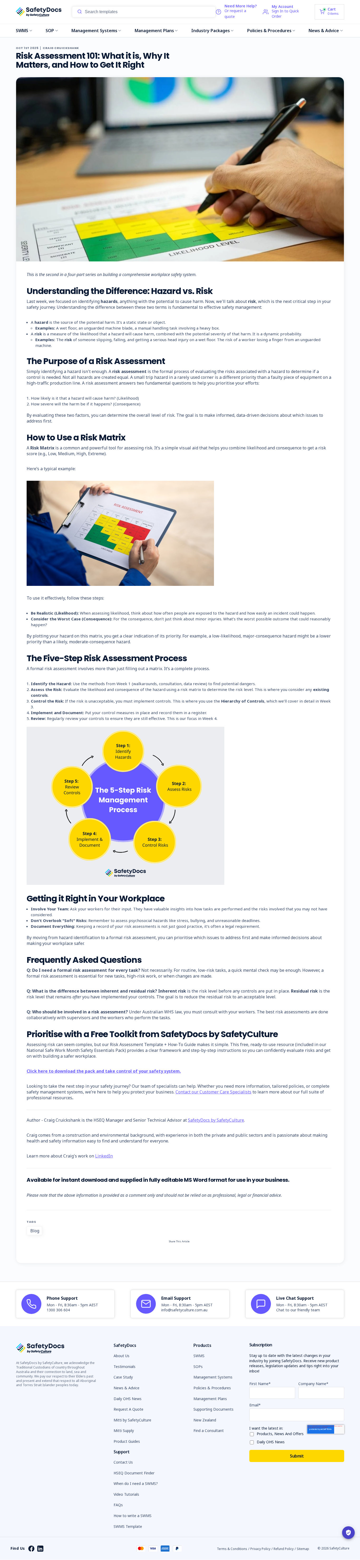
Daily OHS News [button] (128, 1398)
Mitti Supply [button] (124, 1430)
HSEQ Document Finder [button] (134, 1472)
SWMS (22, 30)
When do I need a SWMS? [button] (136, 1483)
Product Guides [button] (127, 1441)
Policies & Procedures (269, 30)
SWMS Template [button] (128, 1526)
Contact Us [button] (123, 1462)
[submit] (79, 11)
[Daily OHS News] (253, 1441)
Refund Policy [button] (284, 1549)
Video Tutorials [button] (126, 1494)
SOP (50, 30)
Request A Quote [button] (128, 1409)
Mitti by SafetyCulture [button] (132, 1419)
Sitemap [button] (303, 1549)
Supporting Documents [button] (213, 1409)
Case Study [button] (123, 1377)
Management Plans (154, 30)
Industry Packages (210, 30)
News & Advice (324, 30)
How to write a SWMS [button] (133, 1515)
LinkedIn (104, 1156)
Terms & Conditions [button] (232, 1549)
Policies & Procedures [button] (212, 1387)
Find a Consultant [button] (208, 1430)
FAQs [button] (118, 1504)
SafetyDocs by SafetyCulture (216, 1120)
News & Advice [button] (126, 1387)
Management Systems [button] (212, 1377)
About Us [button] (121, 1355)
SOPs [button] (198, 1366)
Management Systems (94, 30)
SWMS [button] (199, 1355)
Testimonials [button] (124, 1366)
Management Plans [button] (210, 1398)
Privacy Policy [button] (260, 1549)
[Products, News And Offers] (253, 1433)
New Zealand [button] (204, 1419)
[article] (65, 1304)
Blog (34, 1231)
